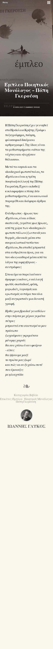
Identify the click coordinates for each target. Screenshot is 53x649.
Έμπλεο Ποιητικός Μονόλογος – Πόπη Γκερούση (26, 90)
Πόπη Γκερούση (26, 401)
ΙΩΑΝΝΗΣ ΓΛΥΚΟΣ (32, 107)
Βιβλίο (33, 395)
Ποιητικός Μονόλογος (38, 399)
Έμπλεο (17, 399)
